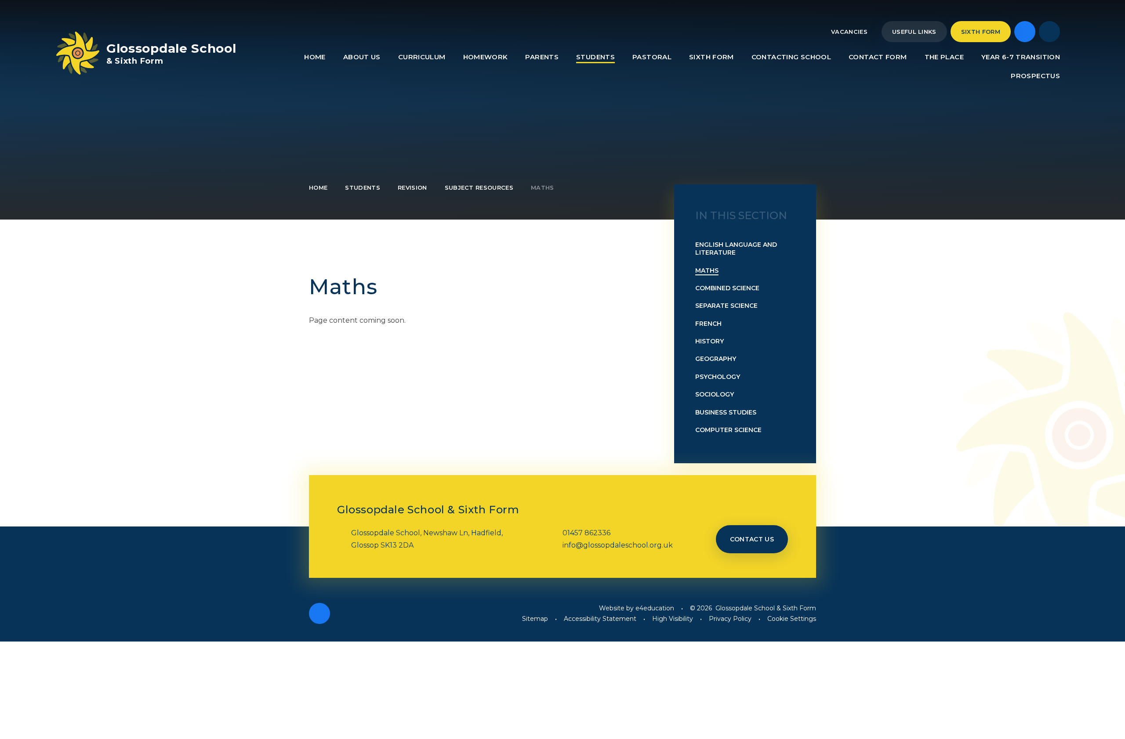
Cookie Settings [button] (791, 619)
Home (318, 187)
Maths (542, 187)
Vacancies (849, 31)
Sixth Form (980, 31)
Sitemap (535, 619)
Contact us (752, 539)
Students (362, 187)
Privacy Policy (730, 619)
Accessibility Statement (600, 619)
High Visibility (672, 619)
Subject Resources (479, 187)
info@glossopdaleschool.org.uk (617, 545)
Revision (412, 187)
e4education (654, 608)
